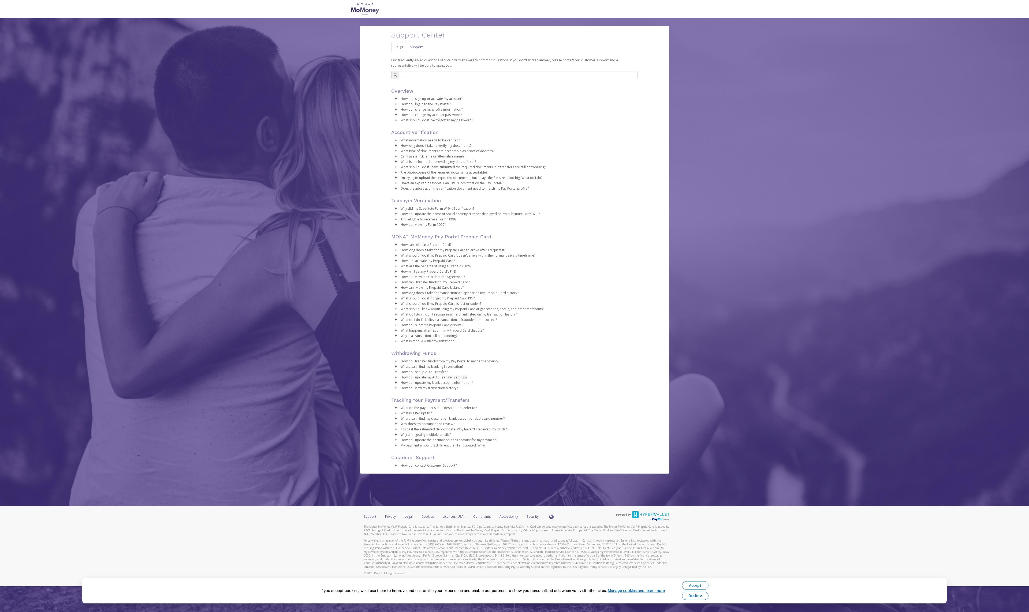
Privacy (390, 516)
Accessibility (508, 516)
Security (533, 516)
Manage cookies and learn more (636, 590)
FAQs (399, 47)
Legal (409, 516)
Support (416, 47)
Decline (695, 595)
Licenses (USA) (454, 516)
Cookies (428, 516)
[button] (396, 98)
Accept (695, 585)
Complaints (482, 516)
